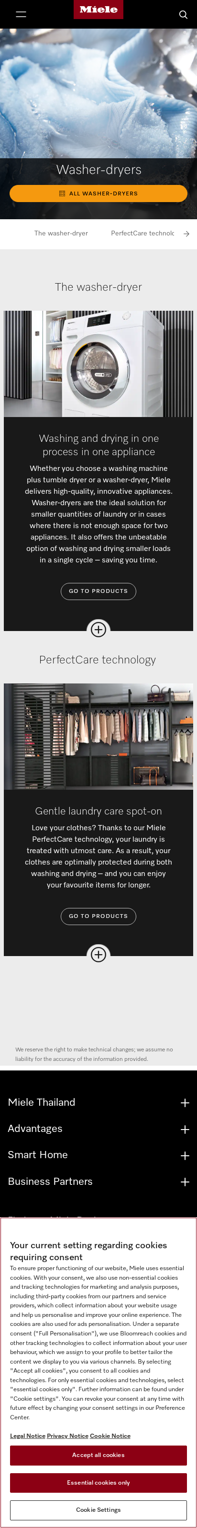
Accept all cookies (98, 1455)
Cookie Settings (98, 1510)
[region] (98, 1372)
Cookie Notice (110, 1436)
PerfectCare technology (147, 233)
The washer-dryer (61, 233)
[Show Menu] (21, 15)
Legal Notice (27, 1436)
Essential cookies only (98, 1483)
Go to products (98, 591)
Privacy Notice (67, 1436)
